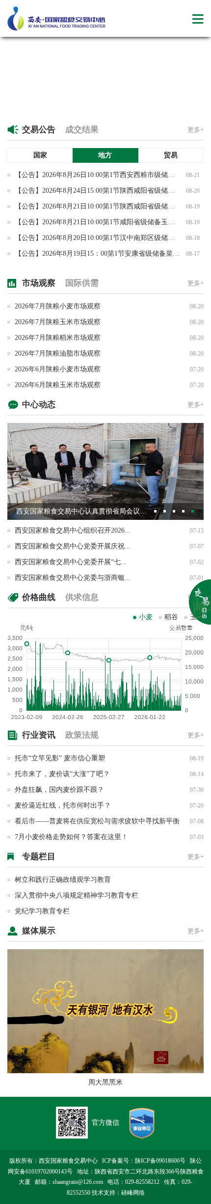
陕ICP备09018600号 (160, 1160)
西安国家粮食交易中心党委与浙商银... (73, 577)
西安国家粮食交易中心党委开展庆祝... (73, 546)
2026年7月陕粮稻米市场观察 (58, 337)
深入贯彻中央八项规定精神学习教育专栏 (76, 895)
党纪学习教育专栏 (42, 911)
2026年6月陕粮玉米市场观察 (58, 385)
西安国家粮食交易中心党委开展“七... (71, 562)
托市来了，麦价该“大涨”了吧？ (62, 774)
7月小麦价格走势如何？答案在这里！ (71, 837)
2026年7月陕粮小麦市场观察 (58, 306)
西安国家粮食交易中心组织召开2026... (73, 530)
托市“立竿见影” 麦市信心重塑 (60, 758)
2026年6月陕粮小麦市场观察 (58, 369)
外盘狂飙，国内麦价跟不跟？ (59, 789)
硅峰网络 (133, 1192)
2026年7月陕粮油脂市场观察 (58, 353)
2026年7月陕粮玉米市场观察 (58, 322)
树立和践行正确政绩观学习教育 (63, 879)
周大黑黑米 (105, 1082)
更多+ (195, 129)
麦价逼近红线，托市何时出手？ (63, 805)
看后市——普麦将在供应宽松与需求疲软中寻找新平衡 (97, 821)
